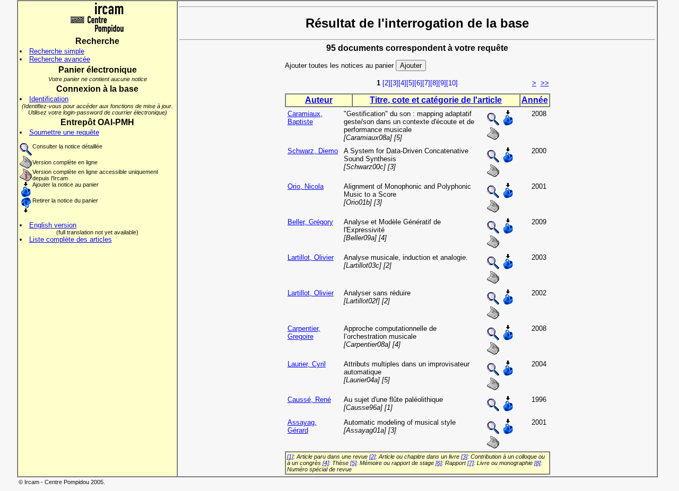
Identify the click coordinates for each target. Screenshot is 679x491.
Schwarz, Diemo (313, 151)
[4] (402, 83)
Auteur (319, 99)
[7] (426, 83)
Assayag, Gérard (302, 426)
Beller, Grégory (310, 222)
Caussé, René (309, 400)
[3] (394, 83)
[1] (290, 456)
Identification (48, 99)
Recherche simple (56, 51)
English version (52, 225)
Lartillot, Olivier (311, 257)
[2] (386, 83)
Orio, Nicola (306, 186)
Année (534, 99)
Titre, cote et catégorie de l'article (436, 99)
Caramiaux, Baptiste (305, 118)
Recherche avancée (59, 59)
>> (545, 83)
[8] (434, 83)
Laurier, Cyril (307, 364)
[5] (410, 83)
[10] (452, 83)
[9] (442, 83)
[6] (418, 83)
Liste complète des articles (70, 239)
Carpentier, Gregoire (304, 332)
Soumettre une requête (64, 132)
